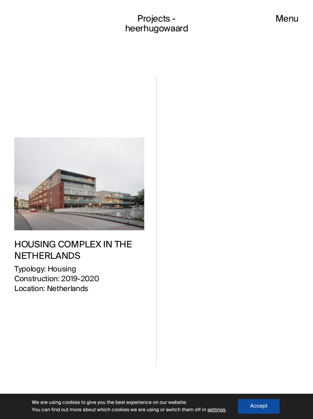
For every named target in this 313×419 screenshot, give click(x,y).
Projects (153, 19)
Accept (258, 406)
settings (216, 409)
